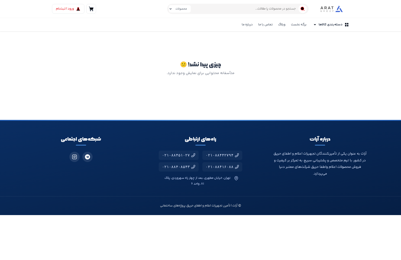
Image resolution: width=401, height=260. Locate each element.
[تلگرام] (87, 157)
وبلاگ (281, 24)
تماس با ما (265, 24)
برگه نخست (299, 24)
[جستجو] (302, 9)
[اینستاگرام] (74, 157)
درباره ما (247, 24)
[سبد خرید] (91, 9)
